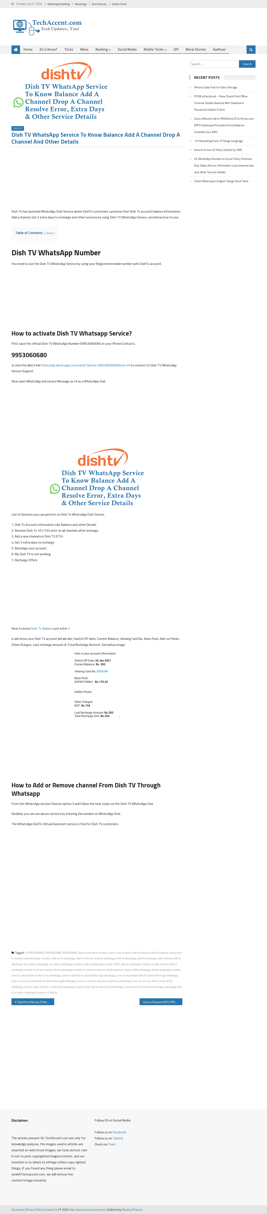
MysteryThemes (132, 1209)
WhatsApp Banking (58, 4)
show (49, 233)
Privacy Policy (34, 1209)
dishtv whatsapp (141, 970)
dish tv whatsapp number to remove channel (79, 970)
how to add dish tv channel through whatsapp (89, 975)
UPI (176, 49)
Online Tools (119, 4)
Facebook (119, 1132)
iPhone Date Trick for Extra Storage (215, 87)
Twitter (118, 1138)
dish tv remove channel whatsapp (95, 958)
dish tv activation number (92, 953)
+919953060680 (34, 953)
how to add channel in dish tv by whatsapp (36, 975)
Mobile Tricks (154, 49)
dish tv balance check (163, 953)
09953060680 (53, 953)
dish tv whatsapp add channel (154, 958)
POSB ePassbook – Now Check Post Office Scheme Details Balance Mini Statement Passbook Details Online (221, 103)
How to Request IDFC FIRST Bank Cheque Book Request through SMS (162, 1002)
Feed (111, 1144)
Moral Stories (196, 49)
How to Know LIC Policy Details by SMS (218, 150)
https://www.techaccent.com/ (87, 1209)
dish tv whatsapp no (40, 964)
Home (28, 49)
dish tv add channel (120, 953)
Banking (102, 49)
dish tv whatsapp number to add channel (145, 964)
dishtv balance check (119, 970)
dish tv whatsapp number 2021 (102, 964)
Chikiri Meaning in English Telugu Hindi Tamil (221, 181)
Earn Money (99, 4)
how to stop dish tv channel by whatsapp (99, 987)
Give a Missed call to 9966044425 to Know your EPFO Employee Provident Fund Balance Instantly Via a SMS (224, 125)
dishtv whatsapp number (166, 970)
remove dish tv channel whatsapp (144, 987)
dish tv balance (141, 953)
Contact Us (51, 1209)
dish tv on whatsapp (63, 958)
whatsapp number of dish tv (41, 992)
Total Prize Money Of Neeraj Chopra (35, 1002)
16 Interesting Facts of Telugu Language (218, 141)
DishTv (18, 128)
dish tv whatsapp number (68, 964)
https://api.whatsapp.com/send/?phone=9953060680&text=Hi (85, 365)
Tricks (68, 49)
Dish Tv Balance (42, 628)
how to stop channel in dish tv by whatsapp (49, 987)
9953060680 (69, 953)
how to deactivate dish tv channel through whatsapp (147, 975)
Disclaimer (17, 1209)
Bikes (84, 49)
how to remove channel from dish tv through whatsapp (43, 981)
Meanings (81, 4)
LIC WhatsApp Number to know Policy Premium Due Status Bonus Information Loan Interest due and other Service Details (224, 165)
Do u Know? (48, 49)
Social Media (127, 49)
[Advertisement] (96, 179)
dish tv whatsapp (126, 958)
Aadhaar (219, 49)
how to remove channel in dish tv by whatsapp (104, 981)
